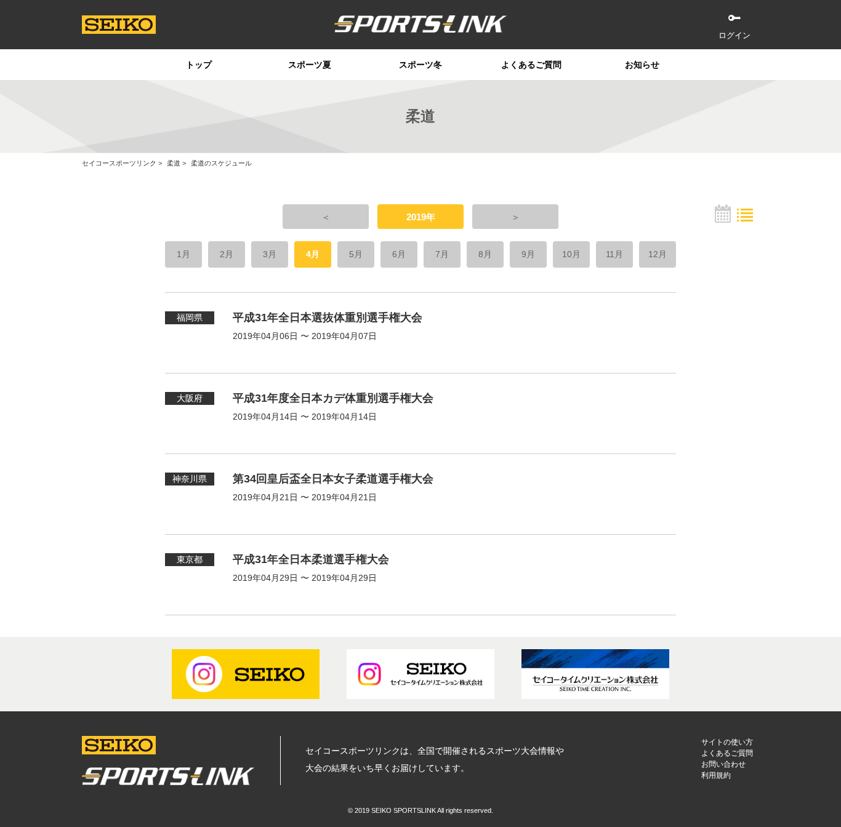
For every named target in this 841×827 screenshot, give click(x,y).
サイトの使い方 (727, 742)
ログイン (734, 35)
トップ (199, 65)
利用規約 (716, 775)
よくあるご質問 (531, 65)
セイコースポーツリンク (119, 163)
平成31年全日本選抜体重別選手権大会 (327, 317)
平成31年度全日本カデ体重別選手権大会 (333, 398)
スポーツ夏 (309, 65)
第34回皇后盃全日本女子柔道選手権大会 (333, 479)
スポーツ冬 (420, 65)
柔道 (173, 163)
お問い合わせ (723, 764)
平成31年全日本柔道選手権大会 (311, 559)
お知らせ (642, 65)
